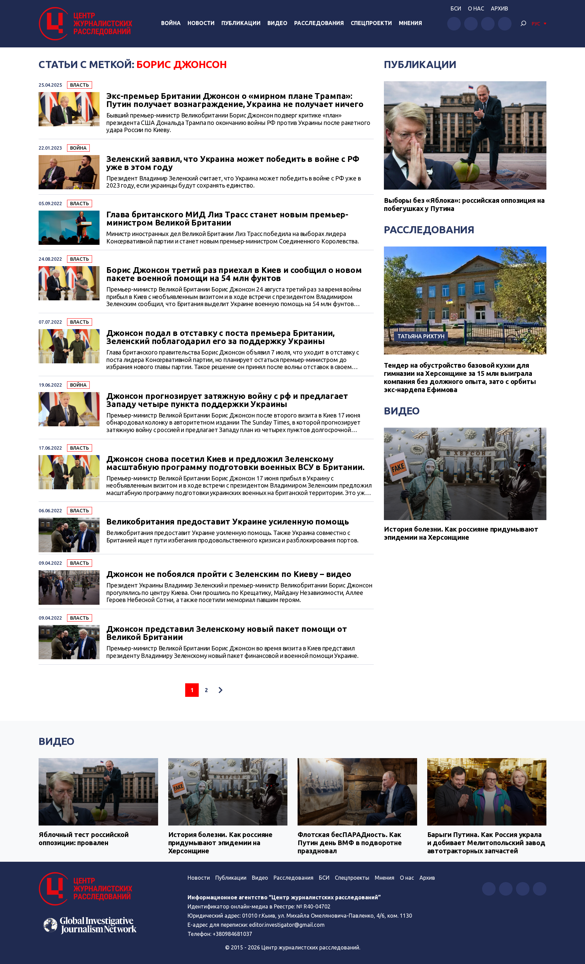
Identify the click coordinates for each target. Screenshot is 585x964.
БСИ (456, 8)
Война (171, 23)
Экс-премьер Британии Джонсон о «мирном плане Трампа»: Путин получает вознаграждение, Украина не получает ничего (234, 100)
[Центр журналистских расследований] (87, 24)
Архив (499, 8)
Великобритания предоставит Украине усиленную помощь (227, 522)
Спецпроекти (371, 23)
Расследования (319, 23)
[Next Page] (220, 690)
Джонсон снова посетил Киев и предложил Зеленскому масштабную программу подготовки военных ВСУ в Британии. (235, 463)
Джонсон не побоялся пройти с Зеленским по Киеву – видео (228, 574)
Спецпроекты (352, 878)
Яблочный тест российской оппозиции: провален (83, 839)
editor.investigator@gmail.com (287, 925)
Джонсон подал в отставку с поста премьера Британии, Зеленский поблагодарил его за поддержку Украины (220, 337)
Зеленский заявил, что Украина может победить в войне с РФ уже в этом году (232, 163)
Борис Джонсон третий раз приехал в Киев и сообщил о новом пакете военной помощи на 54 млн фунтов (234, 274)
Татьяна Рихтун (421, 336)
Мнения (410, 23)
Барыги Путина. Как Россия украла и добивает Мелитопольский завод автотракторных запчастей (486, 843)
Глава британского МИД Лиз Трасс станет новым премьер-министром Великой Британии (227, 219)
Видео (277, 23)
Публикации (241, 23)
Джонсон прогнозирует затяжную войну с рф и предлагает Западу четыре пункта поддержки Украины (227, 400)
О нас (476, 8)
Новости (201, 23)
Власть (79, 85)
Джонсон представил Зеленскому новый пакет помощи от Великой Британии (226, 633)
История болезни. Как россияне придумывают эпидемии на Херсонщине (461, 533)
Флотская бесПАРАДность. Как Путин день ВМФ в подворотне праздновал (350, 843)
